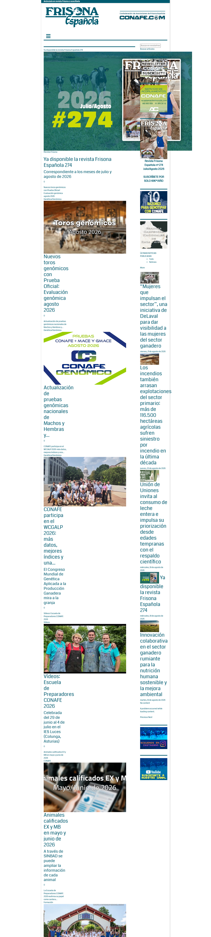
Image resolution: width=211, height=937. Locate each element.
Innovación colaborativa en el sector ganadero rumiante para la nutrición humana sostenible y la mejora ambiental (154, 665)
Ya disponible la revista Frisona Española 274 (77, 162)
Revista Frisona (50, 152)
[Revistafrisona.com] (72, 16)
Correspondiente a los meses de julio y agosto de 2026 (78, 174)
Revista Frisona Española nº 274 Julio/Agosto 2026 (153, 165)
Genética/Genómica (52, 199)
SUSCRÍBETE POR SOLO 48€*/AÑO (153, 179)
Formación (48, 902)
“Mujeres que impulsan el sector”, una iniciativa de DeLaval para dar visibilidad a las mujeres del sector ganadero (153, 316)
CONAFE (47, 761)
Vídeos (47, 622)
